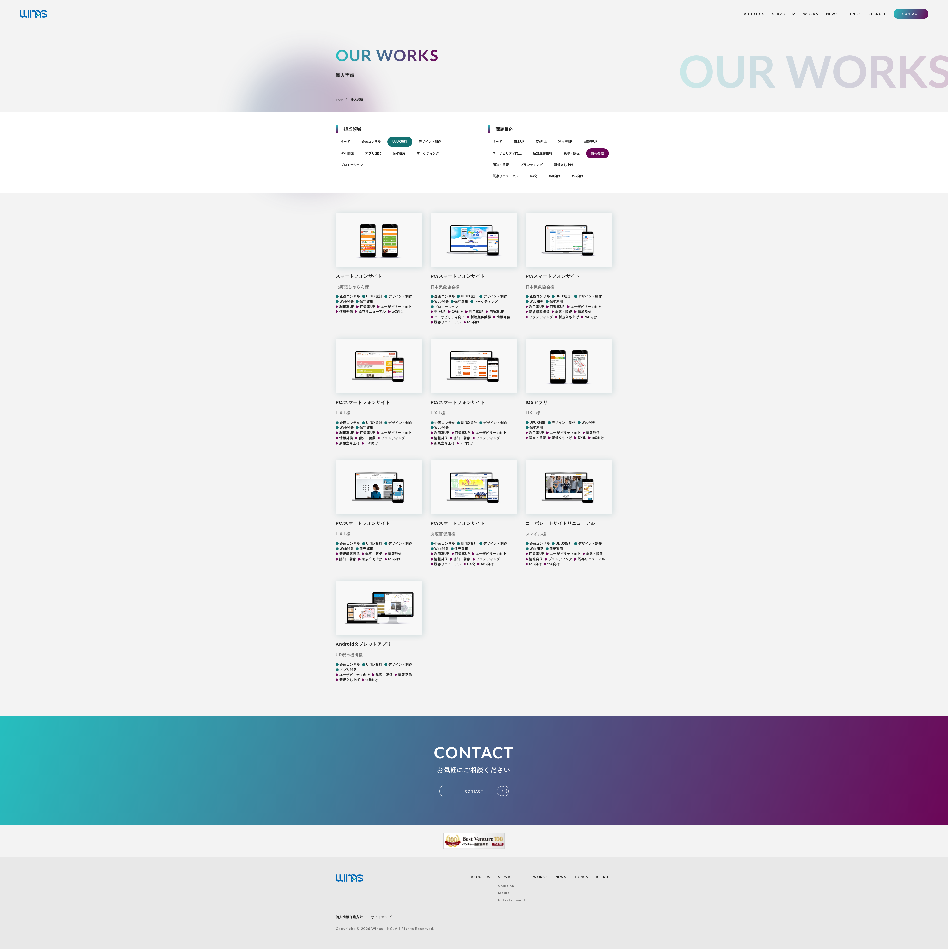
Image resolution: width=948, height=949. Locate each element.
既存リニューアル (505, 176)
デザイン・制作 (430, 141)
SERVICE (506, 877)
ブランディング (531, 165)
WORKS (810, 14)
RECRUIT (877, 14)
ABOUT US (754, 14)
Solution (506, 886)
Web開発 (347, 153)
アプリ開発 (373, 153)
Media (504, 893)
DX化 (533, 176)
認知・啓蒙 (501, 165)
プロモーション (352, 165)
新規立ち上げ (563, 165)
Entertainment (511, 900)
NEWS (832, 14)
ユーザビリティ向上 (507, 153)
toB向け (554, 176)
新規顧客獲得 (542, 153)
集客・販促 (572, 153)
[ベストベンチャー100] (474, 841)
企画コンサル (371, 141)
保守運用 (399, 153)
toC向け (577, 176)
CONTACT (911, 14)
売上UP (519, 141)
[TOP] (33, 14)
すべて (345, 141)
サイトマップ (381, 917)
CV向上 (541, 141)
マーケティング (428, 153)
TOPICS (853, 14)
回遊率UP (591, 141)
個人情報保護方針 (349, 917)
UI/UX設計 (399, 141)
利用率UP (565, 141)
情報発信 (597, 153)
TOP (339, 99)
